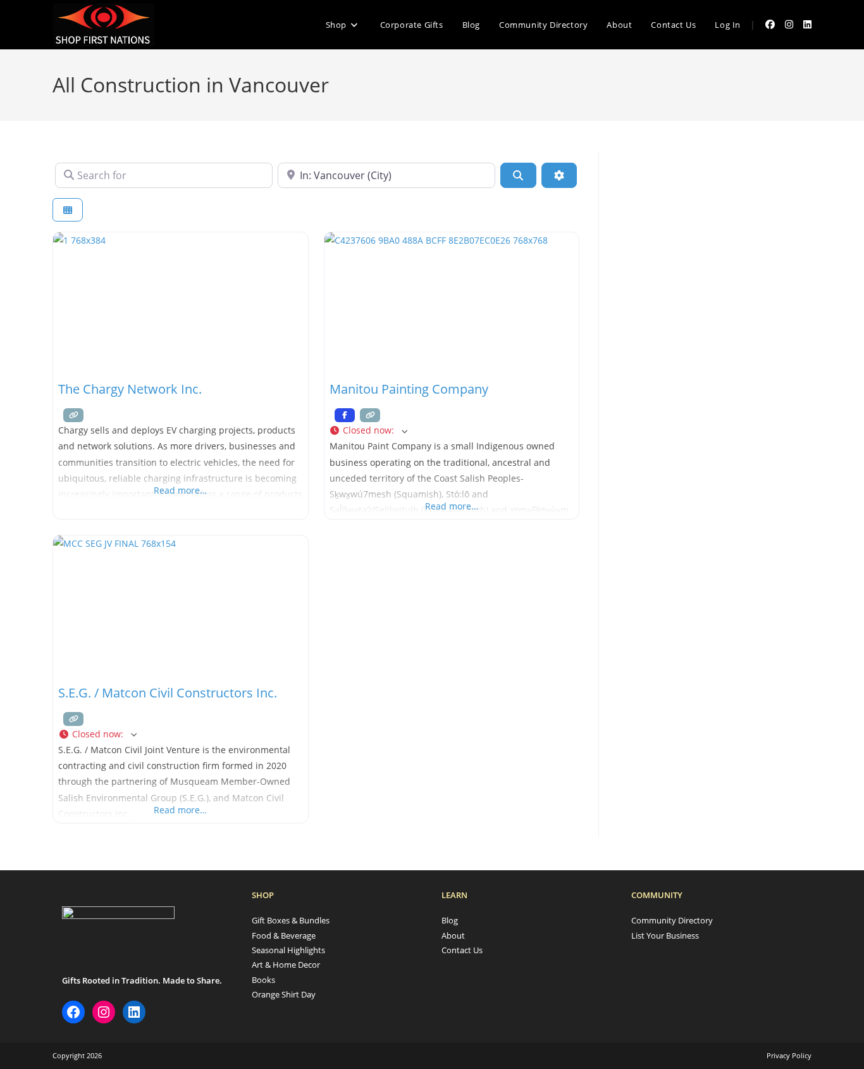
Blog (449, 920)
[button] (452, 430)
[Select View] (67, 210)
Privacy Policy (789, 1055)
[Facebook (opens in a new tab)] (770, 24)
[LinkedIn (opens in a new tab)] (807, 24)
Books (263, 979)
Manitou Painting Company (409, 388)
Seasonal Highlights (288, 950)
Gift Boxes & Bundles (291, 920)
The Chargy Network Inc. (130, 388)
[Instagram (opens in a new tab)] (789, 24)
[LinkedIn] (134, 1012)
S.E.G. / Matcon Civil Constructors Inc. (167, 692)
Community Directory (672, 920)
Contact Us (462, 950)
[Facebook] (73, 1012)
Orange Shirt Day (284, 994)
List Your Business (665, 935)
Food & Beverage (284, 935)
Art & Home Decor (286, 964)
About (453, 935)
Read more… (180, 490)
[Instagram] (103, 1012)
